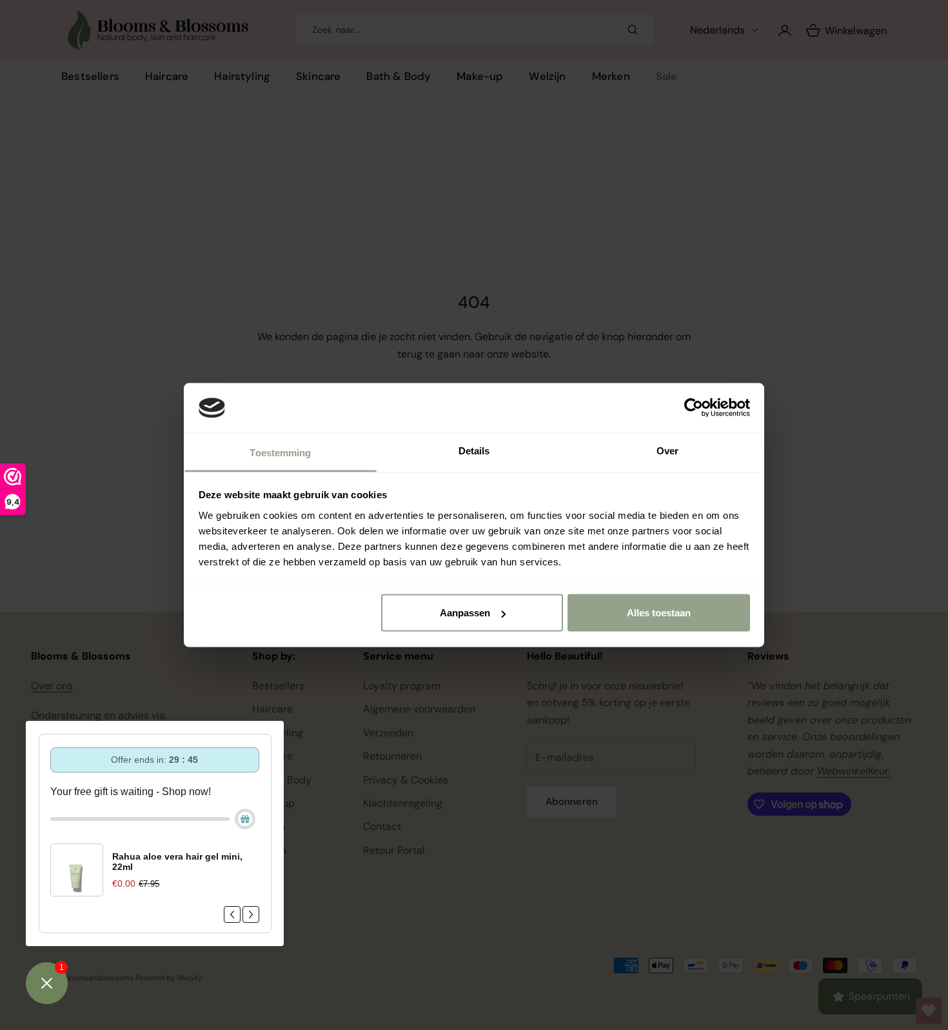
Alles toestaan (659, 612)
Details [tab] (474, 450)
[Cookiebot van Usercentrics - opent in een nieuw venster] (693, 408)
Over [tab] (667, 450)
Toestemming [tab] (280, 452)
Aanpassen (465, 612)
